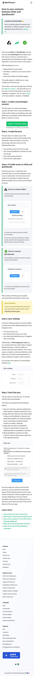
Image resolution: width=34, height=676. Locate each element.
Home (4, 549)
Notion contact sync (8, 597)
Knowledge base (7, 644)
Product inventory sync (9, 588)
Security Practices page (12, 311)
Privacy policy (6, 608)
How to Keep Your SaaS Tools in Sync (15, 514)
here (9, 363)
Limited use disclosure (9, 620)
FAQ (4, 629)
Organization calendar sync (10, 585)
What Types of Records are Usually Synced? (17, 516)
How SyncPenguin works (9, 638)
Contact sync (6, 555)
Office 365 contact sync (9, 579)
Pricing (4, 552)
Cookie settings (7, 617)
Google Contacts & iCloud (10, 594)
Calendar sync (6, 558)
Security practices (7, 611)
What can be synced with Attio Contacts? (16, 523)
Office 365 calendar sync (9, 576)
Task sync (5, 561)
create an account (9, 88)
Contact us (5, 632)
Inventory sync (7, 564)
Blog (4, 605)
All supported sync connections (11, 647)
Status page (6, 635)
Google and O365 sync (9, 582)
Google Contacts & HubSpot (10, 591)
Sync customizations (8, 641)
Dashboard (6, 567)
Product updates (7, 614)
